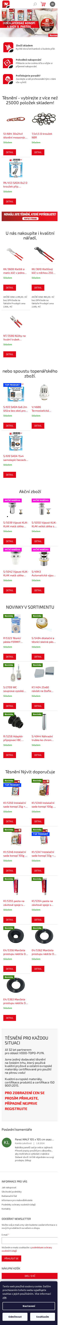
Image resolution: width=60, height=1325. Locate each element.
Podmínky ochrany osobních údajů (19, 1204)
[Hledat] (35, 4)
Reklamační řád (9, 1196)
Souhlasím (42, 1317)
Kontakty (6, 1209)
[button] (4, 22)
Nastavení (29, 1306)
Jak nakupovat (9, 1187)
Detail (9, 152)
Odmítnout (15, 1317)
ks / (30, 1275)
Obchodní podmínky (12, 1191)
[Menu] (52, 4)
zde (4, 1297)
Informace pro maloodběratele (17, 1200)
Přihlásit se (11, 1258)
